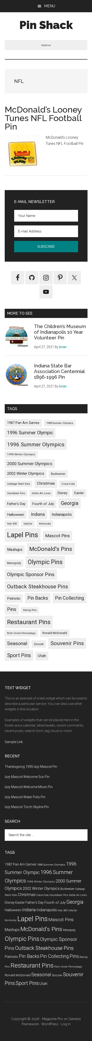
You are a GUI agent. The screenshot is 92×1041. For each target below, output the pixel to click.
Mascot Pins (57, 535)
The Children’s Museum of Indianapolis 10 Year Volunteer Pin (60, 332)
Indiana (38, 514)
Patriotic (14, 598)
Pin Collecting (69, 598)
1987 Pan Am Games (23, 423)
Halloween (15, 514)
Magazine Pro (52, 1019)
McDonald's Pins (50, 548)
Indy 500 (12, 523)
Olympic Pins (45, 561)
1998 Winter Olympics (21, 454)
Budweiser (58, 474)
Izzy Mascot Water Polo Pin (25, 797)
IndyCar (28, 523)
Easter (79, 493)
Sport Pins (19, 655)
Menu (49, 6)
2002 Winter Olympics (25, 473)
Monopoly (14, 563)
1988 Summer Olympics (59, 423)
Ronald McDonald (54, 633)
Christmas (46, 483)
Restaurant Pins (28, 622)
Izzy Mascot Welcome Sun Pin (27, 777)
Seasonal (17, 643)
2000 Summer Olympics (29, 463)
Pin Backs (37, 598)
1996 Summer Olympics (35, 444)
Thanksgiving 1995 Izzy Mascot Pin (31, 767)
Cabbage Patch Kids (18, 483)
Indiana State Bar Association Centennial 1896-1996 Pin (59, 371)
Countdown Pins (16, 493)
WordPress (49, 1024)
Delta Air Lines (41, 493)
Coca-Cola (68, 483)
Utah (42, 656)
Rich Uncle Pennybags (21, 633)
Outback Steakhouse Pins (37, 586)
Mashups (14, 549)
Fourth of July (43, 504)
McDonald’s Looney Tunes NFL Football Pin (43, 118)
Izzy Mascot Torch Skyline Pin (27, 807)
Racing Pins (30, 610)
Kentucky (45, 523)
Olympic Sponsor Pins (30, 574)
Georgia (69, 503)
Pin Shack (46, 25)
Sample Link (14, 742)
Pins (11, 609)
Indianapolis (62, 514)
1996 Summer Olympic (30, 432)
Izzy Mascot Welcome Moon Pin (29, 787)
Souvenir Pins (67, 643)
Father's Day (16, 504)
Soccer (39, 644)
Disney (62, 493)
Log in (66, 1024)
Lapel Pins (22, 535)
